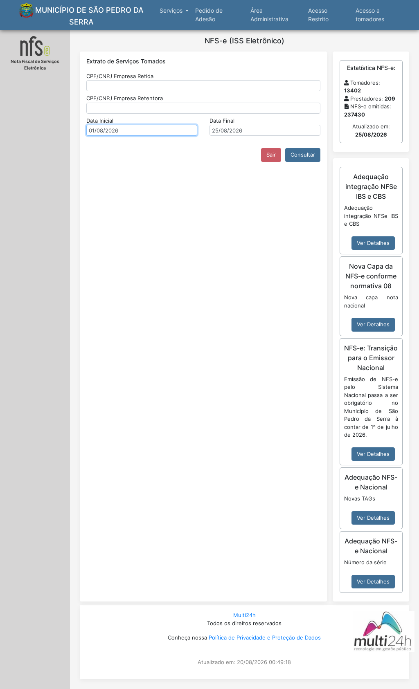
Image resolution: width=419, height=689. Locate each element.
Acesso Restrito (318, 14)
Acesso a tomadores (370, 14)
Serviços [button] (172, 10)
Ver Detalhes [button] (373, 243)
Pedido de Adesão (209, 14)
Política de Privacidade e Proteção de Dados (265, 637)
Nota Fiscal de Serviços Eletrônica (35, 65)
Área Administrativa (269, 14)
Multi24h (244, 615)
